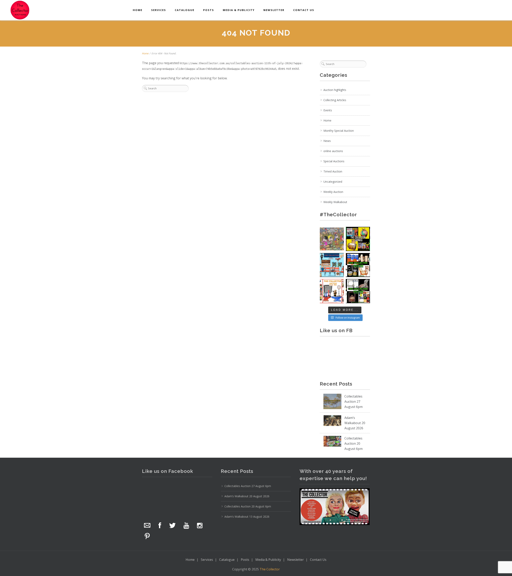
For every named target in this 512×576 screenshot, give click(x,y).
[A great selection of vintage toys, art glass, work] (332, 291)
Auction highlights (334, 90)
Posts (208, 10)
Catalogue (184, 10)
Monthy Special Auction (338, 131)
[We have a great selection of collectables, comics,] (358, 239)
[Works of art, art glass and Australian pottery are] (358, 291)
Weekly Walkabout (335, 202)
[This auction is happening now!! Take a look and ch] (358, 265)
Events (327, 110)
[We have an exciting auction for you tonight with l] (332, 265)
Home (137, 10)
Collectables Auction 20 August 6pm (353, 443)
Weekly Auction (333, 192)
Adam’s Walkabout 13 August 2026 (246, 516)
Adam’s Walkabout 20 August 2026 (354, 423)
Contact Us (303, 10)
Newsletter (273, 10)
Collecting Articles (334, 100)
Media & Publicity (239, 10)
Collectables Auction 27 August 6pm (353, 401)
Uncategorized (332, 181)
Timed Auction (332, 171)
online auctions (333, 151)
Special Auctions (333, 161)
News (327, 141)
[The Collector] (20, 10)
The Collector (270, 569)
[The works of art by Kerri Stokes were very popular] (332, 239)
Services (158, 10)
